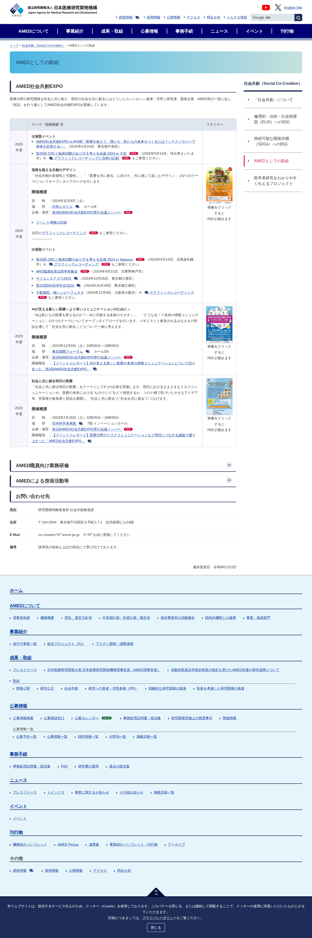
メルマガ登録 (237, 17)
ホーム (16, 590)
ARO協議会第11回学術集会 (62, 271)
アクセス (193, 17)
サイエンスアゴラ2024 (53, 278)
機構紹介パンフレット (30, 844)
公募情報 (18, 705)
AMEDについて (25, 605)
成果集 (94, 844)
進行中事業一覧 (25, 644)
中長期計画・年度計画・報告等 (126, 618)
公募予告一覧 (26, 737)
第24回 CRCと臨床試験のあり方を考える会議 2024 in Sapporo (89, 259)
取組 (16, 681)
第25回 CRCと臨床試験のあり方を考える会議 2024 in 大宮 (86, 153)
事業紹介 (18, 631)
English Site (293, 7)
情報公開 (23, 688)
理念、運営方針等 (78, 618)
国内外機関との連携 (220, 618)
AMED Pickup (68, 844)
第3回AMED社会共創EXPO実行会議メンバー (91, 212)
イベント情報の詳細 (51, 222)
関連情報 (229, 718)
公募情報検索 (23, 718)
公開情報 (173, 17)
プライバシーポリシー (159, 918)
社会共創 (71, 688)
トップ (14, 45)
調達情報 (126, 17)
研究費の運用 (88, 766)
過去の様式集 (119, 766)
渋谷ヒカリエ (62, 206)
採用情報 (153, 17)
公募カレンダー (92, 718)
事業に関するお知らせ (92, 792)
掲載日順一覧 (146, 737)
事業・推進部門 (258, 618)
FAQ (64, 766)
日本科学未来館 (64, 423)
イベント (18, 806)
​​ (50, 158)
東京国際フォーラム (67, 351)
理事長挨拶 (21, 618)
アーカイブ (176, 844)
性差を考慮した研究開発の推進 (220, 688)
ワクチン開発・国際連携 (114, 644)
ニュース (18, 780)
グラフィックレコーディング (69, 233)
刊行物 (16, 832)
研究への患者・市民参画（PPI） (113, 688)
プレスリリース (25, 670)
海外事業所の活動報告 (178, 618)
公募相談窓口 (54, 718)
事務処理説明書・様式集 (142, 718)
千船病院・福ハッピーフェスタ (60, 292)
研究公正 (47, 688)
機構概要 (47, 618)
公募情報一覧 (57, 737)
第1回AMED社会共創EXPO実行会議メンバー (91, 429)
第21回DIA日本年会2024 (55, 285)
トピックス (55, 792)
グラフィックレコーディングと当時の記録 (91, 158)
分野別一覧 (117, 737)
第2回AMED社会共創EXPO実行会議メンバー (91, 357)
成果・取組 (21, 657)
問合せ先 (213, 17)
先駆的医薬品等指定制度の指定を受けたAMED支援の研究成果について (225, 670)
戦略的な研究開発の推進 (167, 688)
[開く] (229, 465)
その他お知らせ (131, 792)
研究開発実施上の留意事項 (191, 718)
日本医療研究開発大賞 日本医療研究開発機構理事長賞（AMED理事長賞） (103, 670)
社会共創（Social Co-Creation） (43, 45)
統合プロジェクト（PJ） (66, 644)
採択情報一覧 (88, 737)
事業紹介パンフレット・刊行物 (133, 844)
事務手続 (18, 754)
